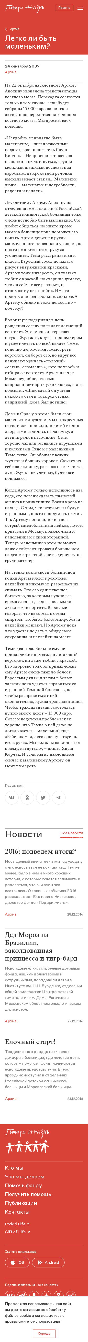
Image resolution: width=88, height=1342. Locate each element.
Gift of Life (15, 1232)
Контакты (17, 1212)
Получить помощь (28, 1194)
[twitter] (43, 798)
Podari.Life (15, 1224)
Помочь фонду (23, 1185)
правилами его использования (33, 1322)
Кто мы (14, 1168)
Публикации (21, 1203)
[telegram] (59, 798)
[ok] (27, 798)
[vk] (12, 798)
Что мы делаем (24, 1177)
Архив (14, 29)
